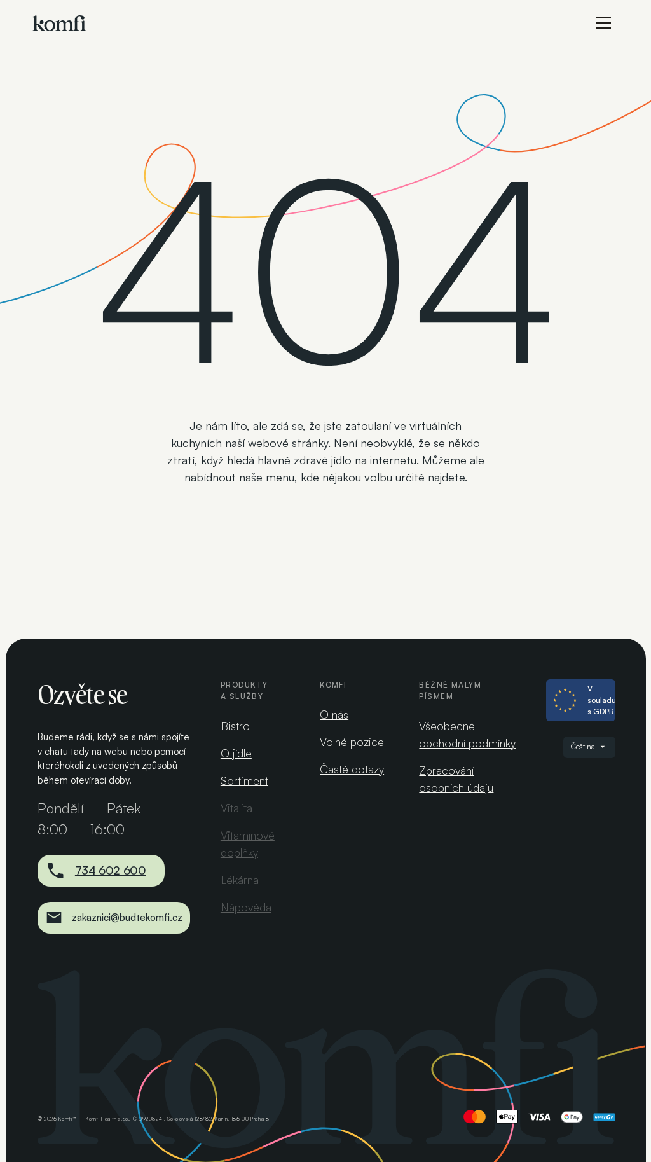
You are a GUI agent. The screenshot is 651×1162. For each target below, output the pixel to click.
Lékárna (240, 880)
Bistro (235, 726)
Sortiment (244, 780)
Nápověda (246, 907)
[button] (603, 23)
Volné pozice (352, 742)
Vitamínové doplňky (248, 843)
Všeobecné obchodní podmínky (467, 734)
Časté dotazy (352, 769)
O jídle (236, 753)
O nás (334, 714)
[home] (59, 23)
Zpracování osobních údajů (456, 778)
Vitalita (236, 808)
